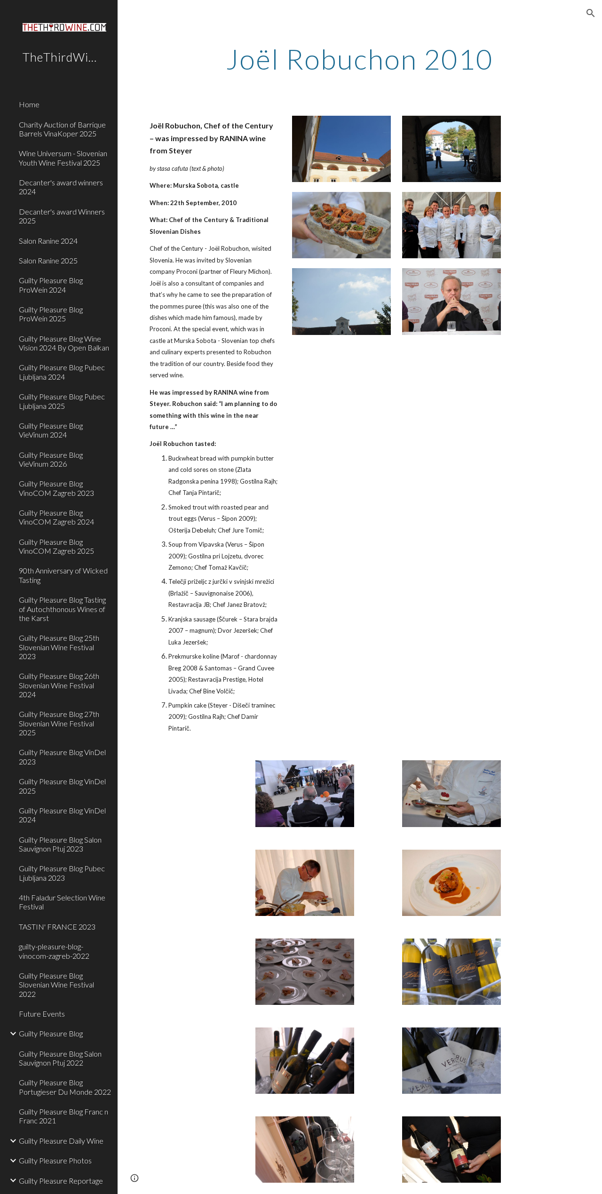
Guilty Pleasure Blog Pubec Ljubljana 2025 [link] (62, 401)
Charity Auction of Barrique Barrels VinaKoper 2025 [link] (62, 129)
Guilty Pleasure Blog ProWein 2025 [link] (51, 314)
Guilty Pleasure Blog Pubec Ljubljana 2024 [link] (62, 372)
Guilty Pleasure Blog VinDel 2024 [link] (62, 815)
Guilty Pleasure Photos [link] (55, 1160)
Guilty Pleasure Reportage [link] (61, 1180)
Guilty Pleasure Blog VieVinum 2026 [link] (51, 459)
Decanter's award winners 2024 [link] (61, 187)
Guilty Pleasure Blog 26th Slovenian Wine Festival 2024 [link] (59, 685)
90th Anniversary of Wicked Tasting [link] (63, 575)
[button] (590, 13)
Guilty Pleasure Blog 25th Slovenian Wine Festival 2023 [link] (59, 647)
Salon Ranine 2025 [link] (48, 260)
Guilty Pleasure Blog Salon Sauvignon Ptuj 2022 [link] (60, 1058)
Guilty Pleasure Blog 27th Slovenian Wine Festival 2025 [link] (59, 723)
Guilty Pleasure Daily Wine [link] (61, 1140)
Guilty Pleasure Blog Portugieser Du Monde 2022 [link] (65, 1087)
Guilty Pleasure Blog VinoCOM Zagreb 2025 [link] (56, 546)
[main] (359, 59)
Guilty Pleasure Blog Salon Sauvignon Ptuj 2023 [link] (60, 844)
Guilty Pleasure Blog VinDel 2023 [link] (62, 756)
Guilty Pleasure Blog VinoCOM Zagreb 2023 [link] (56, 488)
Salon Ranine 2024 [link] (48, 240)
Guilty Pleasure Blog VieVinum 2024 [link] (51, 430)
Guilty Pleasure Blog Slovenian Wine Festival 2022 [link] (56, 984)
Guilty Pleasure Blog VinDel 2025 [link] (62, 786)
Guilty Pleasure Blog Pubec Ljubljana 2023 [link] (62, 873)
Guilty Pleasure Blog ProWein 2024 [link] (51, 285)
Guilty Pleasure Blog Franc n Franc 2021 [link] (63, 1116)
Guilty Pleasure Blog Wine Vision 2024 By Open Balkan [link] (64, 343)
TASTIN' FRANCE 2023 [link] (57, 926)
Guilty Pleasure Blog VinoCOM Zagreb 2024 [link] (56, 517)
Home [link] (29, 104)
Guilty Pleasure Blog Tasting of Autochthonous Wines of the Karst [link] (62, 608)
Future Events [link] (42, 1013)
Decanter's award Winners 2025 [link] (62, 216)
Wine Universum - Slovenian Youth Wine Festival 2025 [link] (63, 158)
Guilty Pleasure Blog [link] (51, 1033)
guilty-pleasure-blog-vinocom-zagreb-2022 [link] (54, 951)
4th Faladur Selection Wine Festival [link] (62, 902)
